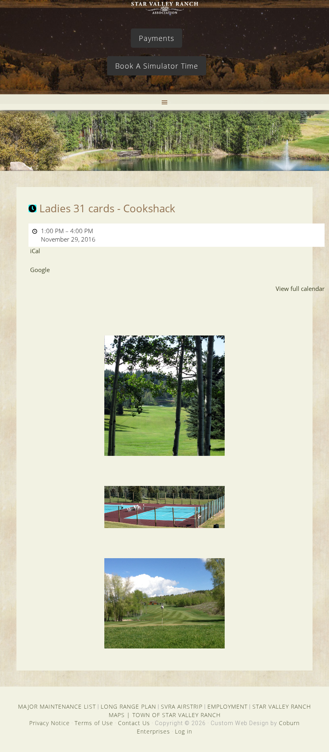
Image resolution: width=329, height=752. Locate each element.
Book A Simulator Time (156, 66)
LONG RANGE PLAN (128, 706)
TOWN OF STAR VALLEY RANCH (176, 715)
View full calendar (300, 289)
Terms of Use (94, 723)
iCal (35, 251)
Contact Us (134, 723)
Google (40, 270)
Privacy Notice (49, 723)
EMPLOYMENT (227, 706)
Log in (183, 731)
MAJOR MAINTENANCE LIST (57, 706)
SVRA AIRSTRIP (182, 706)
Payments (156, 38)
